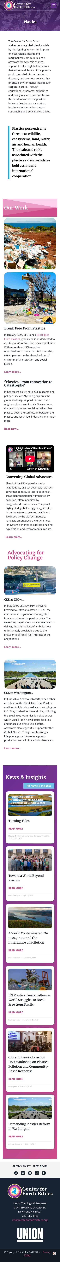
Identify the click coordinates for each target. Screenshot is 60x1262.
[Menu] (53, 5)
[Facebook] (16, 1173)
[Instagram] (30, 1173)
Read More (15, 828)
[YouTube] (44, 1173)
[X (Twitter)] (23, 1173)
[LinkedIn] (37, 1173)
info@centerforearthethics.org (30, 1220)
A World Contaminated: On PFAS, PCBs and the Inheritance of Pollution (28, 937)
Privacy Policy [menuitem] (22, 1166)
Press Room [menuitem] (40, 1166)
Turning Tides (19, 821)
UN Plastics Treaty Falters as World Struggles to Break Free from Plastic (29, 999)
